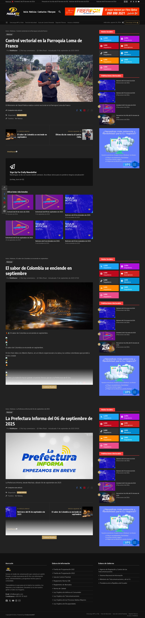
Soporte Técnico (61, 22)
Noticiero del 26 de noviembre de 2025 (78, 241)
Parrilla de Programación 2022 (64, 573)
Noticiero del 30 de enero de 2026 (125, 81)
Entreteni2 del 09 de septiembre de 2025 (49, 212)
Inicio (25, 11)
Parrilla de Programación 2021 (64, 569)
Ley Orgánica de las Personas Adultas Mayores (70, 600)
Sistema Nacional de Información (111, 575)
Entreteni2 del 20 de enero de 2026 (17, 212)
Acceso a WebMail (73, 22)
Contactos (42, 11)
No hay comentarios (28, 50)
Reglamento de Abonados (63, 585)
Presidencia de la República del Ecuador (113, 583)
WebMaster (14, 50)
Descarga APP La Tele (17, 22)
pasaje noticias (21, 115)
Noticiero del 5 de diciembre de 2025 (47, 241)
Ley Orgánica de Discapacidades (65, 604)
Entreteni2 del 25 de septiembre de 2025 (19, 238)
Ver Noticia (18, 118)
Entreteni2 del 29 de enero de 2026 (126, 105)
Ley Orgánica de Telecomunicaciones (66, 596)
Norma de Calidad (60, 588)
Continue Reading (49, 387)
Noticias (33, 11)
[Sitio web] (16, 152)
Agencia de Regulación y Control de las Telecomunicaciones (112, 570)
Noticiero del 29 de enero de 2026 (125, 93)
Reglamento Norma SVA (62, 581)
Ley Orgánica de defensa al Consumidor (67, 592)
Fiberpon (51, 11)
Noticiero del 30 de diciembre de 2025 (77, 215)
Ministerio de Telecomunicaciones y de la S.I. (115, 579)
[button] (125, 2)
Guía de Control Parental (46, 22)
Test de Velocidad (31, 22)
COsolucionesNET (29, 615)
